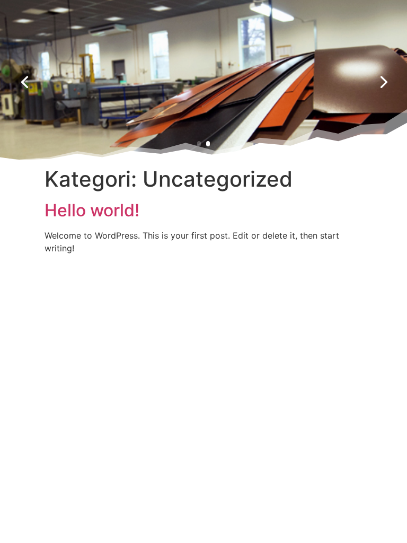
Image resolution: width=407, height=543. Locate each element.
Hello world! (92, 210)
